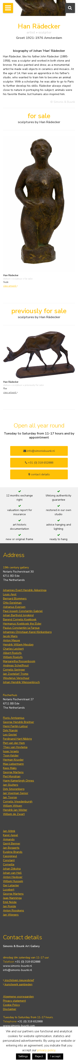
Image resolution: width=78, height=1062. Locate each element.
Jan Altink (9, 831)
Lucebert (8, 889)
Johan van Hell (12, 873)
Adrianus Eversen (14, 607)
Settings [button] (23, 1056)
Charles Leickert (13, 649)
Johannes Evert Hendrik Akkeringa (24, 590)
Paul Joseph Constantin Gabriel (23, 611)
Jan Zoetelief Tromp (15, 674)
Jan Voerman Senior (15, 793)
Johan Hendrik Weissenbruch (21, 682)
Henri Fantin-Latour (15, 726)
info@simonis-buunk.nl (17, 970)
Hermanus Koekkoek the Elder (22, 624)
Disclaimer (9, 1009)
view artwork (10, 285)
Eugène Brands (12, 852)
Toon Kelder (11, 755)
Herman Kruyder (13, 760)
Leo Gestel (10, 734)
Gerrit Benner (11, 843)
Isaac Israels (11, 751)
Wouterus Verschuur (16, 678)
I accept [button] (55, 1056)
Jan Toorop (10, 797)
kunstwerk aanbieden (18, 984)
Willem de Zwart (14, 814)
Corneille (8, 864)
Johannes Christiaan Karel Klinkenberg (27, 632)
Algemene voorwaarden (18, 996)
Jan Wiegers (11, 915)
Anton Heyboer (12, 877)
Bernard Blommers (15, 598)
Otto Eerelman (12, 603)
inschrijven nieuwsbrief (19, 980)
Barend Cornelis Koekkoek (19, 619)
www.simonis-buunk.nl (17, 966)
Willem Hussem (13, 881)
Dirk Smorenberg (13, 789)
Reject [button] (39, 1056)
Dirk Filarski (10, 730)
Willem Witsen (12, 806)
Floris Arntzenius (13, 718)
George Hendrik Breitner (18, 722)
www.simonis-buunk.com (19, 1026)
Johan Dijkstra (12, 869)
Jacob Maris (10, 636)
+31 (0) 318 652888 (40, 463)
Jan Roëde (9, 906)
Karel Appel (10, 835)
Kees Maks (10, 768)
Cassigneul (10, 856)
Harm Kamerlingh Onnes (18, 781)
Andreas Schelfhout (16, 665)
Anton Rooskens (13, 910)
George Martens (13, 772)
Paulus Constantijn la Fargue (21, 628)
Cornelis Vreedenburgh (17, 801)
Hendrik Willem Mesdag (18, 644)
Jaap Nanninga (12, 898)
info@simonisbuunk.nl (40, 451)
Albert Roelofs (12, 653)
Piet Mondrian (11, 776)
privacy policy (46, 1050)
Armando (9, 839)
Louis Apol (9, 594)
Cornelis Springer (14, 670)
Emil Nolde (10, 902)
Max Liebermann (13, 764)
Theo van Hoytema (15, 747)
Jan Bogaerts (11, 848)
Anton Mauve (11, 640)
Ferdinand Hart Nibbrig (17, 739)
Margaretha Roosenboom (19, 661)
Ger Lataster (11, 885)
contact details (40, 474)
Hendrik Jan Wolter (15, 810)
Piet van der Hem (14, 743)
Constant (9, 860)
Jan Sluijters (10, 785)
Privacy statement (14, 1001)
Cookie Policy (11, 1005)
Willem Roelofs (13, 657)
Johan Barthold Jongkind (18, 615)
